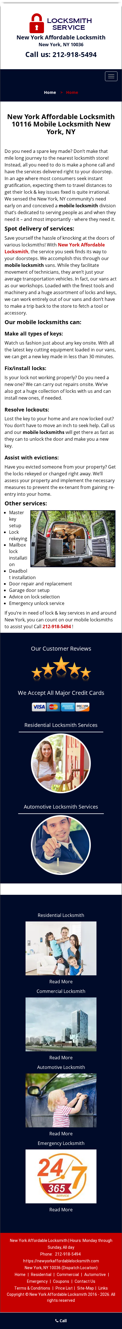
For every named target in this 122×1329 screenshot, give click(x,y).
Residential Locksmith (61, 915)
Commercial (68, 1274)
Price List (64, 1288)
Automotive (95, 1274)
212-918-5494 (74, 54)
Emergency (37, 1281)
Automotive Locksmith (61, 1067)
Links (103, 1288)
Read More (61, 981)
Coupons (61, 1281)
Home (50, 92)
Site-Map (85, 1288)
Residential (41, 1274)
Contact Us (85, 1281)
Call (62, 1320)
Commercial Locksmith (61, 991)
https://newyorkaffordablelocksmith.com (61, 1261)
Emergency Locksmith (61, 1143)
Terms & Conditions (32, 1288)
